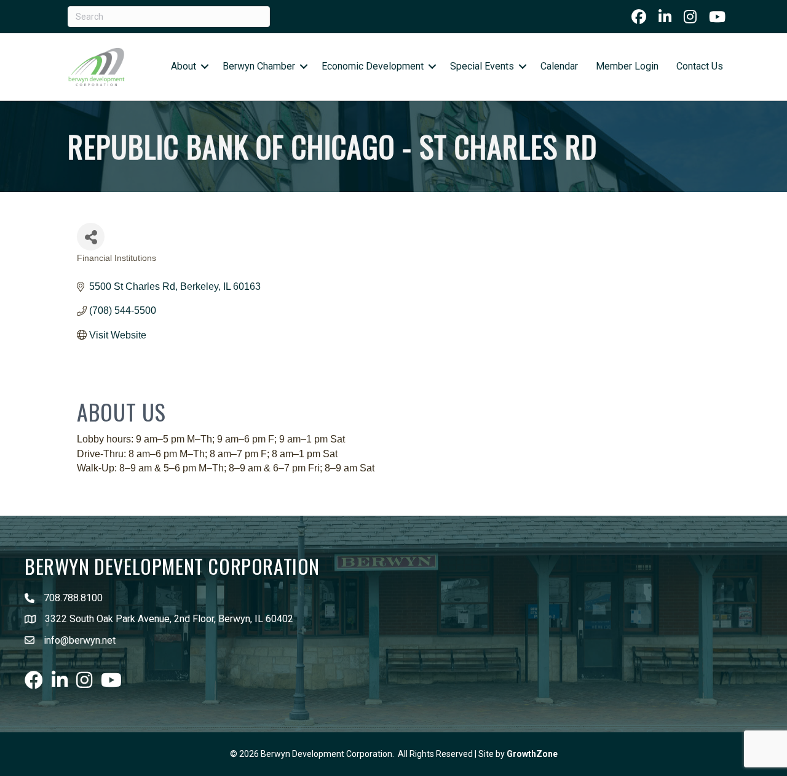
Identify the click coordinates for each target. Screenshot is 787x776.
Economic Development (373, 66)
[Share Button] (91, 236)
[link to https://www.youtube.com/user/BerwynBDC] (717, 17)
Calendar (559, 66)
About (183, 66)
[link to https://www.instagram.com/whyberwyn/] (690, 17)
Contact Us (699, 66)
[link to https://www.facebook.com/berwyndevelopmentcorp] (639, 17)
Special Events (482, 66)
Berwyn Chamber (259, 66)
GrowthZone (532, 754)
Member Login (627, 66)
